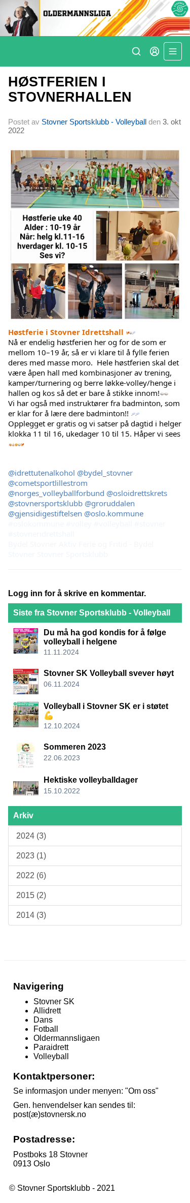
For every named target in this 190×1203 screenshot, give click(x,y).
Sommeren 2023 (75, 747)
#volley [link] (79, 523)
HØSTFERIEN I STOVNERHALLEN (70, 89)
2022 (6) (31, 875)
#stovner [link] (150, 523)
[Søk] (136, 51)
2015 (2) (31, 895)
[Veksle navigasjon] (173, 51)
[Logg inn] (154, 51)
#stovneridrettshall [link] (41, 534)
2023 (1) (31, 855)
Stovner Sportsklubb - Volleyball (94, 121)
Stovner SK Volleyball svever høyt (109, 673)
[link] (32, 544)
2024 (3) (31, 835)
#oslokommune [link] (36, 523)
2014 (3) (31, 915)
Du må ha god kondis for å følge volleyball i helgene (105, 637)
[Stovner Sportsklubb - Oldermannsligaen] (95, 18)
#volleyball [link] (113, 523)
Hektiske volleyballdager (91, 780)
